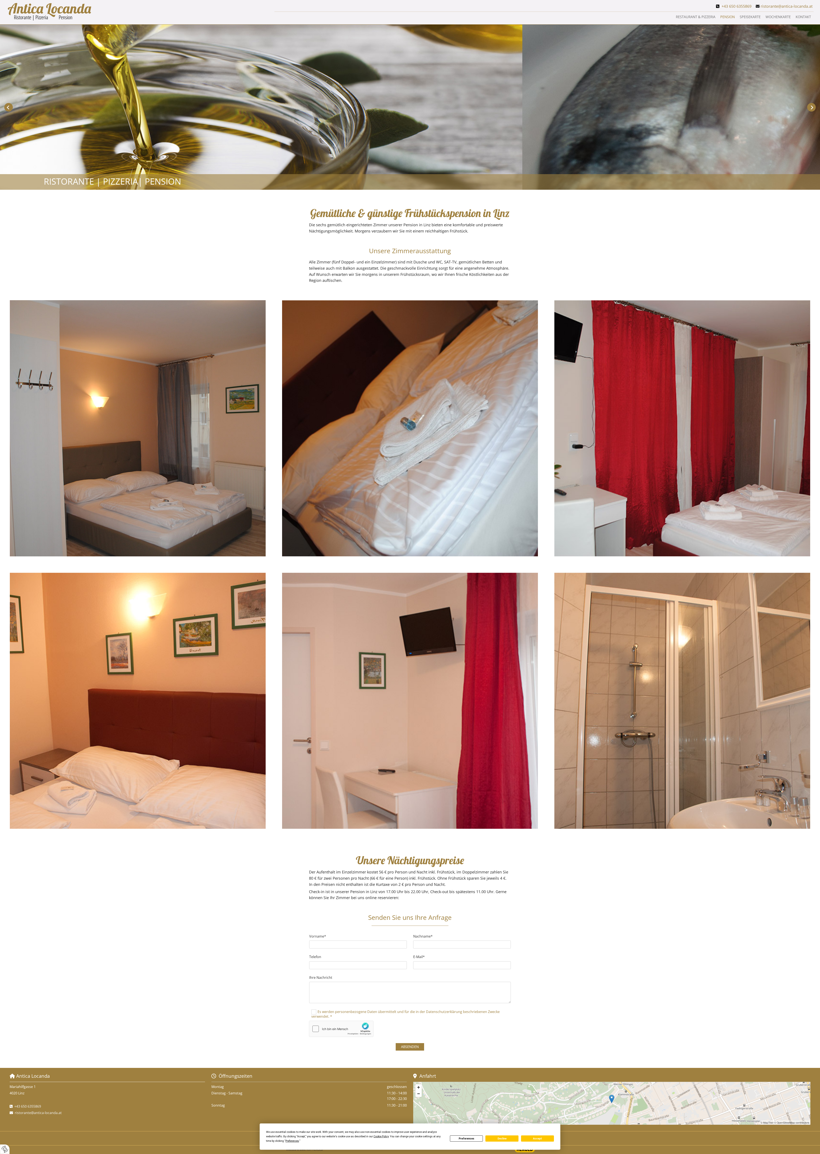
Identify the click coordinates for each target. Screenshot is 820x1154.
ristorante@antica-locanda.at (787, 6)
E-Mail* (419, 957)
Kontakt (803, 17)
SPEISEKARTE (750, 17)
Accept (537, 1138)
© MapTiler (767, 1122)
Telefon (315, 957)
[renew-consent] (5, 1149)
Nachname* (423, 936)
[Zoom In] (418, 1087)
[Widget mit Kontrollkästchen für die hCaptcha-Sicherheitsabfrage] (341, 1029)
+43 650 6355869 (736, 6)
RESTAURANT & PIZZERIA (695, 17)
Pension (727, 17)
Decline (502, 1138)
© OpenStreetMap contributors (791, 1122)
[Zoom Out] (418, 1094)
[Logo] (138, 12)
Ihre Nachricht (320, 978)
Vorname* (317, 936)
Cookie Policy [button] (381, 1136)
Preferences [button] (292, 1140)
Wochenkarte (778, 17)
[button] (611, 1099)
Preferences (466, 1138)
